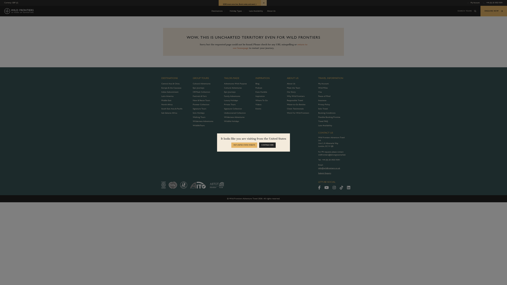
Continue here (267, 145)
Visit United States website (244, 145)
